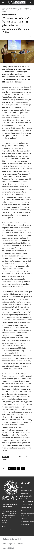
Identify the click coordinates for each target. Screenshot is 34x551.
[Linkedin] (23, 468)
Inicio (3, 8)
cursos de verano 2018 (15, 457)
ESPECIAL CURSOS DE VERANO (14, 8)
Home (4, 459)
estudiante (26, 457)
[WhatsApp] (18, 468)
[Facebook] (10, 468)
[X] (14, 468)
